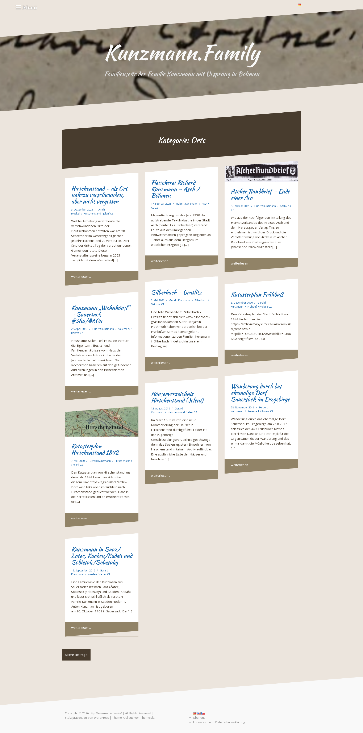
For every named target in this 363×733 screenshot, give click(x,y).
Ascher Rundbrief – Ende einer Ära (260, 194)
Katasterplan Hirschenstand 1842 (94, 449)
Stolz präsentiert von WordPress (87, 718)
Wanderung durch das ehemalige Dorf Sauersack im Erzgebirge (260, 392)
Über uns (199, 718)
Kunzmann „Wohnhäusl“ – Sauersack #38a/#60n (100, 314)
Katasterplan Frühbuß (257, 294)
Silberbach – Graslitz (176, 292)
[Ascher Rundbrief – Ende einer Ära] (261, 171)
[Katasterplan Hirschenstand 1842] (101, 422)
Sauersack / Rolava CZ (260, 411)
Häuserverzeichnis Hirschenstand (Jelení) (177, 397)
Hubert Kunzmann (186, 203)
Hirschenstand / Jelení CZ (98, 213)
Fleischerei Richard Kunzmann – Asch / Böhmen (175, 189)
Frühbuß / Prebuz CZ (259, 306)
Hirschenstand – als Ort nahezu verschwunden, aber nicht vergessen (99, 195)
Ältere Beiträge (76, 655)
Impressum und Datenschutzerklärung (219, 722)
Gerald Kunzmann (180, 300)
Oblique (128, 718)
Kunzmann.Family (181, 52)
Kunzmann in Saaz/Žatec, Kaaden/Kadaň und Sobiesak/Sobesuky (101, 555)
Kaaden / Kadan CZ (99, 574)
